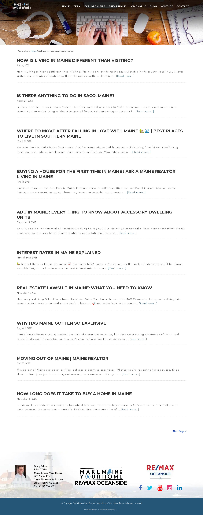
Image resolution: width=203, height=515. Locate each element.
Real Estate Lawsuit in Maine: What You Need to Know (84, 287)
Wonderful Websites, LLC (109, 510)
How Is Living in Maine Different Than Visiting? (75, 60)
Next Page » (179, 431)
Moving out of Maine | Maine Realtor (62, 358)
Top (196, 508)
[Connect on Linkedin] (179, 488)
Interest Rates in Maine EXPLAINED (59, 252)
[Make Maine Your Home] (101, 495)
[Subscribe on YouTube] (160, 488)
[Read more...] (125, 76)
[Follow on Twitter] (150, 488)
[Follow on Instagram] (169, 488)
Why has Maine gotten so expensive (61, 323)
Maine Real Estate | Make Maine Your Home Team (23, 23)
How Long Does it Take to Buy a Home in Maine (74, 393)
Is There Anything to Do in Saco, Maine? (66, 95)
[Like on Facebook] (141, 488)
